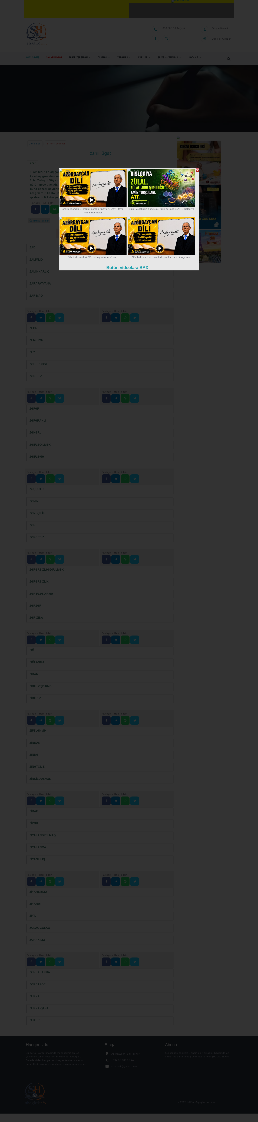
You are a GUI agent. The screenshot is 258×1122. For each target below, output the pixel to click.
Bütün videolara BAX (127, 267)
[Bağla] (197, 170)
